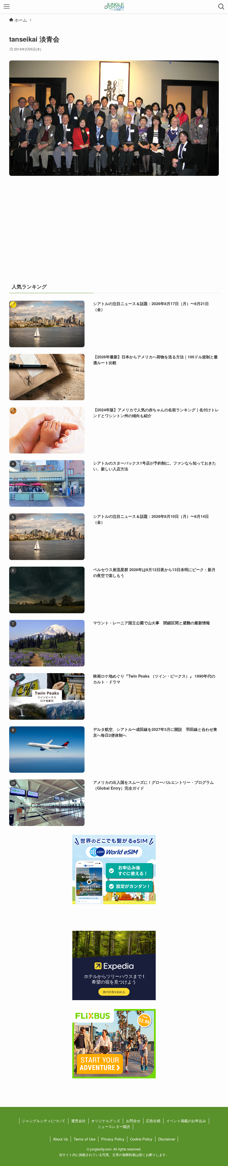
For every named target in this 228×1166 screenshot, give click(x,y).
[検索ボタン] (221, 6)
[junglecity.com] (114, 6)
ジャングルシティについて (43, 1120)
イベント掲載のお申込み (186, 1120)
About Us (60, 1139)
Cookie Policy (141, 1139)
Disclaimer (166, 1139)
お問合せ (133, 1120)
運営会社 (78, 1120)
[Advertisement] (114, 232)
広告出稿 (153, 1120)
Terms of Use (84, 1139)
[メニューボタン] (6, 6)
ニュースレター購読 (114, 1126)
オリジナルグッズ (105, 1120)
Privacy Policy (113, 1139)
